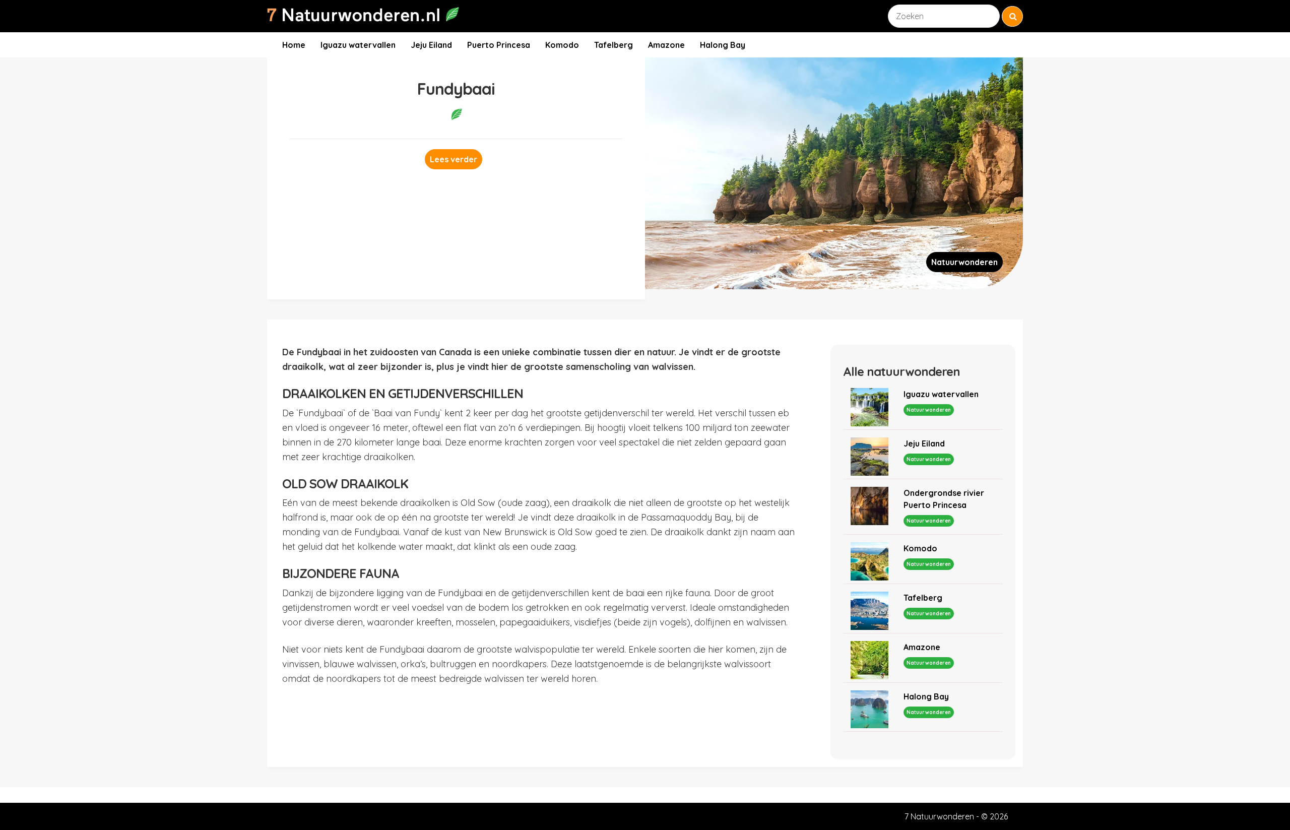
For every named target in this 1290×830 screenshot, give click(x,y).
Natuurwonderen (964, 262)
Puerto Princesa (498, 45)
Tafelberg (613, 45)
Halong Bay (722, 45)
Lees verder (453, 159)
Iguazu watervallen (358, 45)
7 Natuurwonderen (939, 816)
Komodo (562, 45)
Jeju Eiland (431, 45)
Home (293, 45)
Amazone (666, 45)
